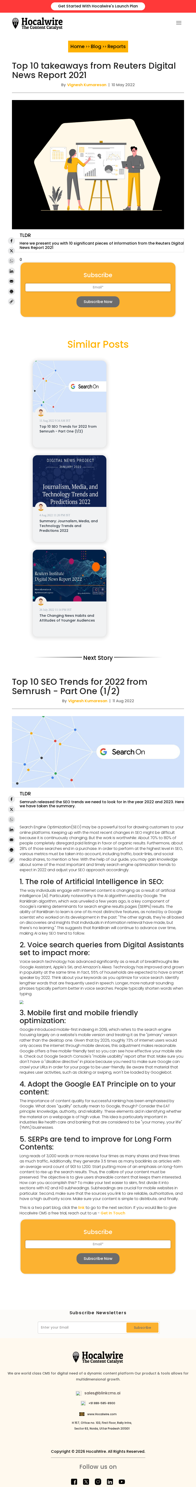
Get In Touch (113, 1213)
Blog (96, 46)
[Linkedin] (11, 271)
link (81, 1207)
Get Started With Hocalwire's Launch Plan (98, 6)
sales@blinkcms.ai (102, 1393)
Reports (117, 46)
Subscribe (142, 1327)
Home (78, 46)
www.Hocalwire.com (102, 1414)
